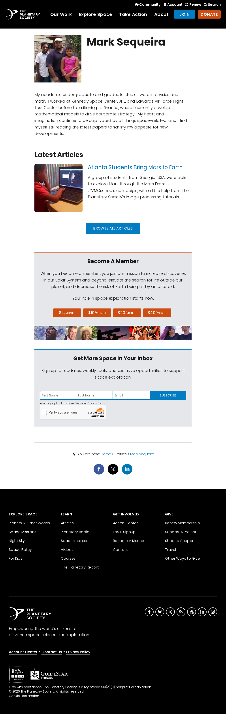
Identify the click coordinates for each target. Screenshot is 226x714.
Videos (67, 549)
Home (106, 454)
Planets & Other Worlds (29, 523)
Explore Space (95, 14)
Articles (67, 523)
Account (175, 4)
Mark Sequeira (142, 454)
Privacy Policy (96, 403)
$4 (67, 312)
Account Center (23, 652)
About (161, 14)
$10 (97, 312)
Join (184, 14)
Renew (195, 4)
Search (214, 4)
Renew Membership (182, 523)
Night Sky (17, 540)
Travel (170, 549)
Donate (209, 14)
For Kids (15, 558)
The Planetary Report (80, 567)
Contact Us (51, 652)
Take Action (133, 14)
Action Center (125, 523)
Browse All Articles (113, 228)
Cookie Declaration (24, 696)
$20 (127, 312)
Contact (120, 549)
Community (150, 4)
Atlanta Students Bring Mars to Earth (135, 167)
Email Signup (124, 531)
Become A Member (130, 540)
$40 (157, 312)
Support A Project (180, 531)
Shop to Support (180, 540)
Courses (68, 558)
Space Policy (20, 549)
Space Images (74, 540)
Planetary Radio (75, 531)
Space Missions (22, 531)
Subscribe (168, 395)
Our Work (61, 14)
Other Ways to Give (182, 558)
